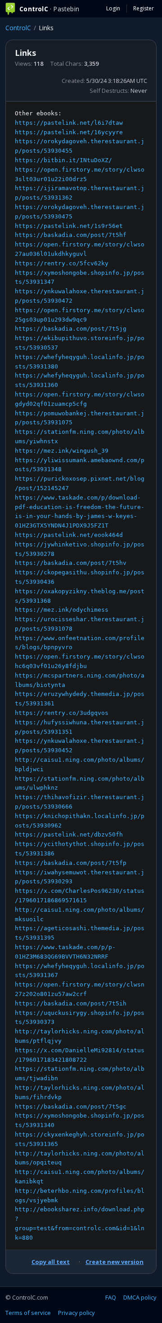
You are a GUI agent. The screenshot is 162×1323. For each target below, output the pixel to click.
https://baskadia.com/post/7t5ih (70, 1003)
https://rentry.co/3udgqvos (61, 712)
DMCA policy (140, 1297)
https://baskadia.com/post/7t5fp (70, 862)
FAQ (110, 1297)
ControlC (18, 27)
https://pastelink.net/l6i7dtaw (69, 122)
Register (143, 8)
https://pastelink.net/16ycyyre (69, 132)
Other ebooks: (79, 675)
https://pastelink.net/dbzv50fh (69, 834)
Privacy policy (76, 1313)
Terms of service (28, 1313)
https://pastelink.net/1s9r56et (69, 226)
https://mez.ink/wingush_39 (61, 450)
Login (113, 8)
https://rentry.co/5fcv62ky (61, 263)
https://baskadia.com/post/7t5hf (70, 235)
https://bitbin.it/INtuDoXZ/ (63, 160)
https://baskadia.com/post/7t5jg (70, 328)
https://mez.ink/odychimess (61, 609)
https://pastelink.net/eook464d (69, 535)
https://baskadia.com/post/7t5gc (70, 1106)
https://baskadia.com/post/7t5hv (70, 562)
